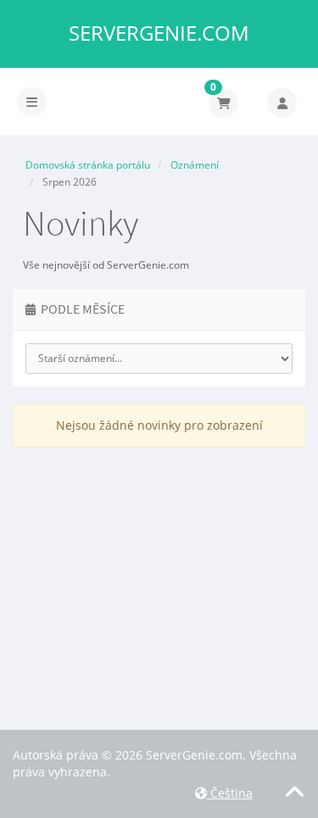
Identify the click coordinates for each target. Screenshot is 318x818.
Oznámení (194, 165)
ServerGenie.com (159, 33)
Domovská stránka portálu (87, 165)
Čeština (230, 793)
